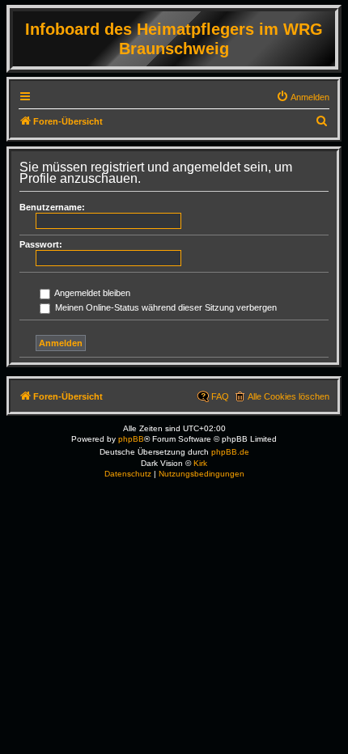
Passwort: (40, 244)
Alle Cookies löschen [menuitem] (288, 396)
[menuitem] (302, 97)
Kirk (200, 463)
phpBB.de (230, 451)
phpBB (131, 438)
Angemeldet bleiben (91, 293)
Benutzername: (52, 207)
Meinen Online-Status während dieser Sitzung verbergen (165, 307)
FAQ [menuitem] (220, 396)
